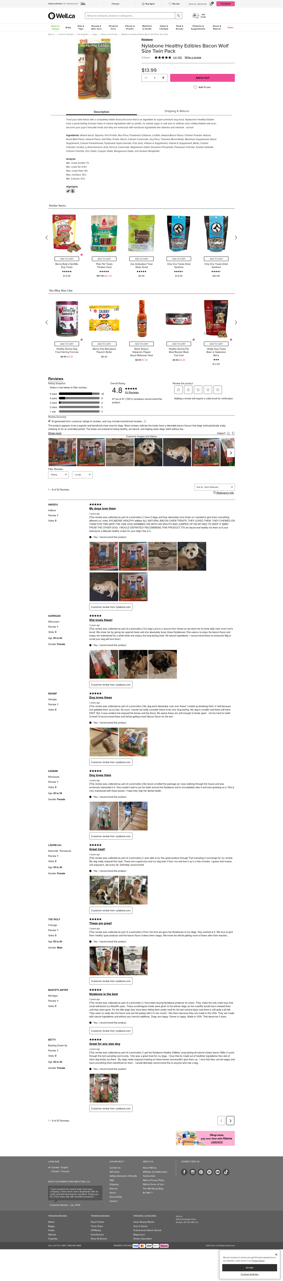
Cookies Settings (250, 1274)
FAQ (112, 1180)
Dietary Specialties (142, 1238)
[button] (146, 78)
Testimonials (149, 1176)
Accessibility (116, 1197)
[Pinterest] (201, 1172)
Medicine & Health (147, 27)
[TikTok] (226, 1172)
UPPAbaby (96, 1230)
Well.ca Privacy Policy (153, 1180)
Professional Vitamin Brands (147, 1230)
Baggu (51, 1226)
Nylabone (147, 39)
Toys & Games (140, 1226)
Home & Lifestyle (164, 27)
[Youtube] (217, 1172)
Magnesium (139, 1234)
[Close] (276, 1254)
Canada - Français (60, 1171)
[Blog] (209, 1172)
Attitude (52, 1234)
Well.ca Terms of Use (153, 1184)
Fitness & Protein (130, 27)
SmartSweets (97, 1234)
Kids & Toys (81, 27)
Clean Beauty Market (143, 1222)
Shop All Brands (99, 1238)
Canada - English (59, 1167)
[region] (249, 1264)
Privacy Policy (258, 1260)
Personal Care (113, 27)
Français (115, 3)
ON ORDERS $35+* (63, 3)
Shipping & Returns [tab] (177, 111)
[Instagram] (192, 1172)
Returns (114, 1188)
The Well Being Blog (153, 1188)
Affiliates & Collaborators (155, 1172)
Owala (51, 1230)
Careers (114, 1201)
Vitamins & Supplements (198, 27)
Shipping (114, 1184)
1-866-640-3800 (74, 1245)
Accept (250, 1267)
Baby (68, 27)
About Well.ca (149, 1168)
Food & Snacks (179, 27)
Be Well (148, 1192)
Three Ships (97, 1226)
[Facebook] (184, 1172)
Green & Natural (217, 27)
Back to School (55, 27)
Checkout (226, 3)
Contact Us (115, 1168)
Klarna (113, 1192)
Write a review (193, 57)
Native (51, 1222)
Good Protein (97, 1222)
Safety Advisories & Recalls (123, 1176)
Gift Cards (115, 1172)
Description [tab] (101, 112)
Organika (52, 1238)
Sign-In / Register (198, 4)
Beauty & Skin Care (96, 27)
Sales (230, 27)
